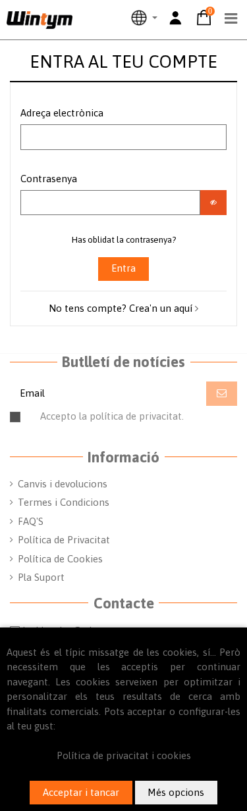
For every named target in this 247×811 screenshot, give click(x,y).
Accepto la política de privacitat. (131, 421)
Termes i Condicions (63, 502)
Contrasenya (48, 178)
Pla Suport (41, 577)
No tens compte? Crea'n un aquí (122, 308)
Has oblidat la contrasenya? (124, 240)
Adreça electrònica (61, 112)
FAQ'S (30, 521)
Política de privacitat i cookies (124, 755)
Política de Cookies (60, 558)
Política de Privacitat (64, 539)
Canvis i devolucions (62, 483)
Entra (123, 268)
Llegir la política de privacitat (153, 421)
